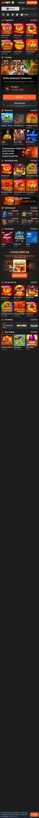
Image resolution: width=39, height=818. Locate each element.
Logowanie (21, 2)
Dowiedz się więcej (13, 816)
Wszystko (34, 20)
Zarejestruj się (31, 2)
